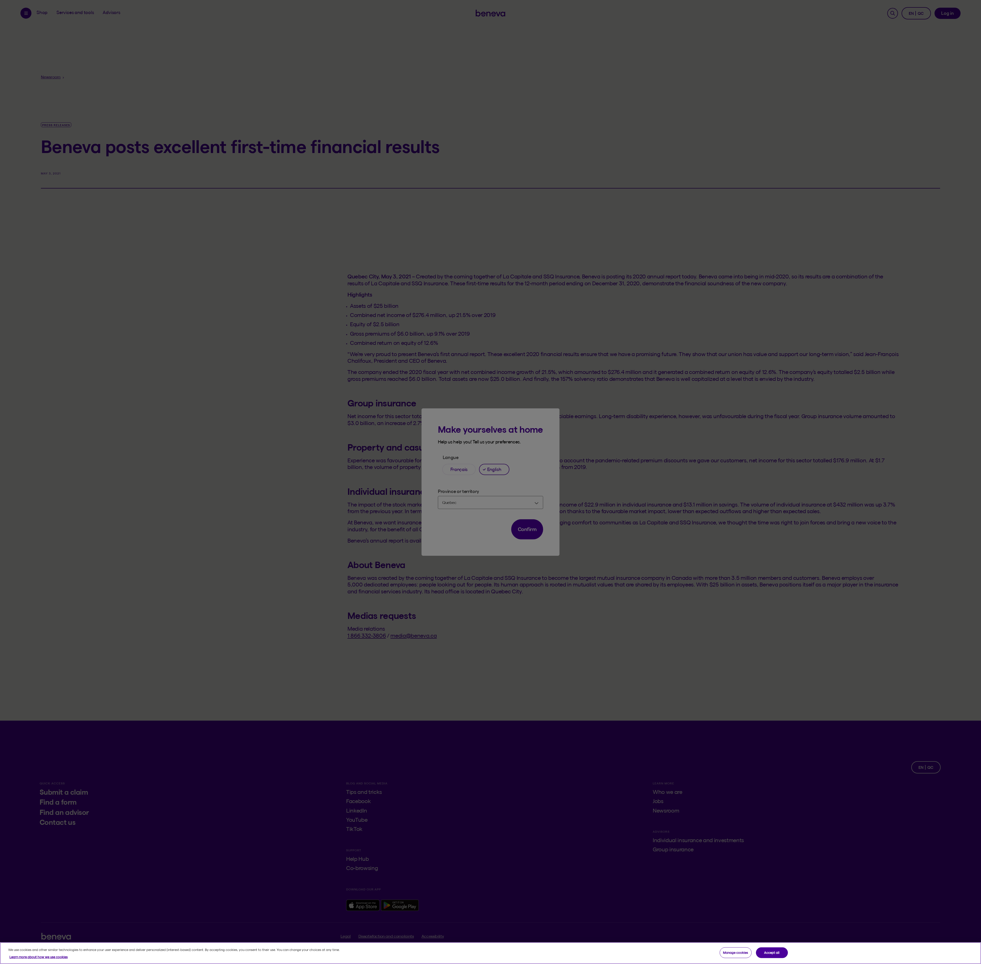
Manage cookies (735, 952)
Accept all (771, 952)
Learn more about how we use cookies (38, 956)
